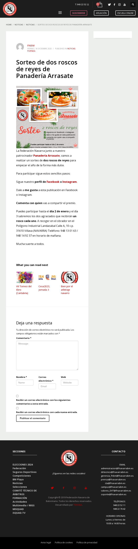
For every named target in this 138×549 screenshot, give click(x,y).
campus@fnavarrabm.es (113, 486)
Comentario (23, 338)
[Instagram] (119, 4)
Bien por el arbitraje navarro (67, 290)
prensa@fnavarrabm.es (113, 479)
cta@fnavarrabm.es (115, 483)
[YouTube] (124, 4)
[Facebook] (114, 4)
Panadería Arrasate (46, 155)
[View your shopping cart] (100, 5)
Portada (31, 51)
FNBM (30, 45)
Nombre (21, 377)
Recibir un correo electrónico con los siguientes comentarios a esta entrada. (43, 401)
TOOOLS (77, 504)
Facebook (53, 182)
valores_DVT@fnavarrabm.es (116, 490)
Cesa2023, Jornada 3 (44, 288)
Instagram (69, 182)
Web (63, 377)
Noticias (71, 48)
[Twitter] (109, 4)
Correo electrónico (46, 379)
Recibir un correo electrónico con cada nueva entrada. (47, 412)
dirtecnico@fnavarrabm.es (114, 472)
